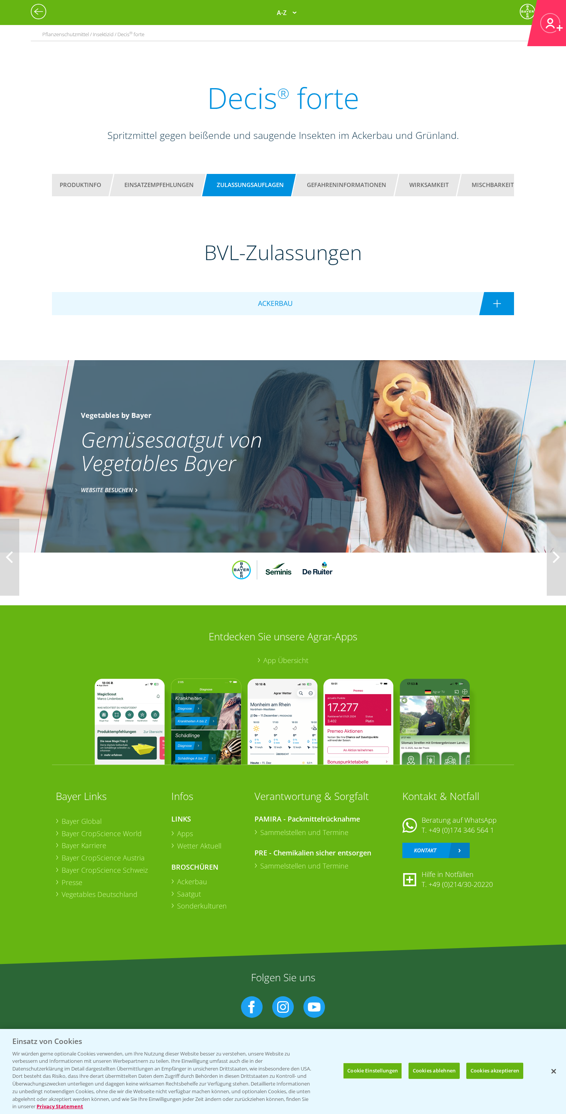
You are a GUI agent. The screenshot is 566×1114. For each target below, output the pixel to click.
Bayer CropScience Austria (103, 857)
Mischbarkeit (493, 185)
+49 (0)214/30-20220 (461, 884)
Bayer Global (82, 821)
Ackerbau (192, 881)
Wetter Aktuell (199, 845)
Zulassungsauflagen (250, 185)
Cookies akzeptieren (495, 1070)
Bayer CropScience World (102, 833)
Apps (185, 833)
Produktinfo (80, 185)
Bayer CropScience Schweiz (105, 870)
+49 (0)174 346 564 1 (461, 830)
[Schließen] (553, 1071)
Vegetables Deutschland (99, 894)
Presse (72, 882)
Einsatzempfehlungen (159, 185)
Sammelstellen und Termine (304, 832)
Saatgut (189, 894)
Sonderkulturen (202, 905)
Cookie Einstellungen (372, 1070)
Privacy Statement (60, 1105)
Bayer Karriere (84, 845)
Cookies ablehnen (434, 1070)
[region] (283, 1071)
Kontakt (425, 850)
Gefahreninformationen (346, 185)
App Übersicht (285, 660)
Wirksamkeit (429, 185)
